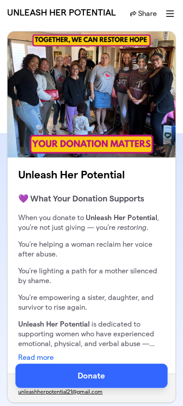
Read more (36, 357)
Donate (91, 375)
